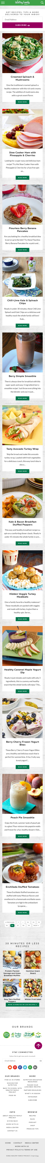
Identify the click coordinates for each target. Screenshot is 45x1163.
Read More (21, 102)
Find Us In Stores (12, 1080)
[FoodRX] (40, 1035)
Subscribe (21, 25)
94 (39, 922)
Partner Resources (32, 1090)
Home (8, 1143)
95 (7, 925)
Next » (36, 925)
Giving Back (12, 1121)
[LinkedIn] (35, 1067)
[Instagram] (30, 1067)
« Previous (9, 922)
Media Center (12, 1127)
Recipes (32, 1116)
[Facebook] (20, 1067)
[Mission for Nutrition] (30, 1035)
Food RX (12, 1095)
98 (23, 925)
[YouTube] (10, 1067)
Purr (37, 1156)
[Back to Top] (38, 1045)
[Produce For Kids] (16, 1035)
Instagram (32, 1097)
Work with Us (12, 1124)
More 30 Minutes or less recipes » (22, 1004)
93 (33, 922)
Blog (32, 1119)
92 (28, 922)
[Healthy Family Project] (4, 1035)
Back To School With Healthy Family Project (12, 1090)
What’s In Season (32, 1093)
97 (18, 925)
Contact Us (12, 1131)
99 (29, 925)
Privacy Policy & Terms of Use (21, 1150)
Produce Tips (33, 1129)
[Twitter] (25, 1067)
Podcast (32, 1122)
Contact (18, 1143)
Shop (32, 1125)
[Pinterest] (15, 1067)
